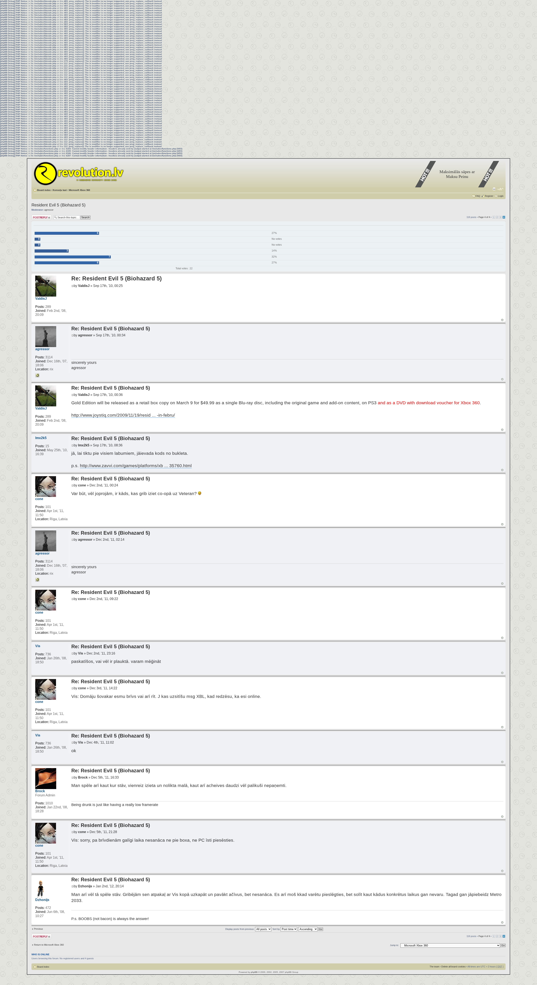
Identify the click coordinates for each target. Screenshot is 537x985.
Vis (37, 646)
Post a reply (37, 216)
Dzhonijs (42, 900)
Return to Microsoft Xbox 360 (49, 945)
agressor (48, 210)
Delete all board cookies (453, 966)
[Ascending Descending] (310, 929)
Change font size (500, 189)
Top (502, 320)
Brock (40, 791)
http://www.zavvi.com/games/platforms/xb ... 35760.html (136, 465)
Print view (494, 189)
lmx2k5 (41, 438)
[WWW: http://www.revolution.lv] (37, 375)
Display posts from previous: (240, 929)
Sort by (276, 929)
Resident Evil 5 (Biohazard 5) (58, 205)
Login (500, 196)
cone (39, 499)
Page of (484, 217)
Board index (44, 190)
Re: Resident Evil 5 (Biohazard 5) (116, 278)
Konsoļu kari (60, 190)
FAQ (478, 196)
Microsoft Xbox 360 (79, 190)
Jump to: (394, 945)
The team (434, 966)
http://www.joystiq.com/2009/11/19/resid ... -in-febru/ (123, 415)
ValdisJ (41, 298)
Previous (38, 929)
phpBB (254, 972)
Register (489, 196)
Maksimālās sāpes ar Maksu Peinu (457, 174)
